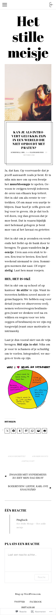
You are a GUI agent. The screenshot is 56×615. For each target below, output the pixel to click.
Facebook (36, 601)
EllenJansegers (37, 152)
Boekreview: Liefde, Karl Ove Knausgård (28, 488)
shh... (23, 152)
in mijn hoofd (41, 456)
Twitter (19, 601)
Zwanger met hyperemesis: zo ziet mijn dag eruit (28, 476)
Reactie (41, 577)
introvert (29, 461)
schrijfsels (15, 152)
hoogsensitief (17, 456)
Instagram (28, 607)
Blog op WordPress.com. (28, 594)
